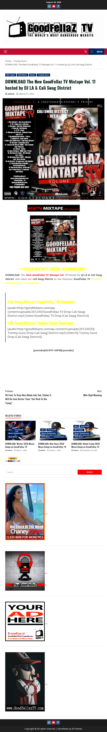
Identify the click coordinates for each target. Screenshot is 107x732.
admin (11, 93)
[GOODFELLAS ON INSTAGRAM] (49, 6)
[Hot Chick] (26, 512)
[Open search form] (86, 51)
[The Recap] (26, 571)
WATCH (99, 51)
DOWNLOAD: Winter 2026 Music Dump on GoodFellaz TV (19, 445)
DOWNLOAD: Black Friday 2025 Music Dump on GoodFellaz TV (85, 445)
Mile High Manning (92, 393)
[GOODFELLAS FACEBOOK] (58, 6)
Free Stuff (19, 430)
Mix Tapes (11, 75)
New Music (22, 75)
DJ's (9, 430)
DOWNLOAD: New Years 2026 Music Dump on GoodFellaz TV (52, 445)
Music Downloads (15, 433)
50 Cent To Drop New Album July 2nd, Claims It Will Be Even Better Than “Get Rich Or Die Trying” (28, 397)
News (32, 75)
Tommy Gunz (43, 75)
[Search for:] (41, 472)
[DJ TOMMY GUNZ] (54, 6)
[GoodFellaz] (26, 682)
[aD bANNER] (26, 622)
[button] (5, 51)
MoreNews (63, 728)
